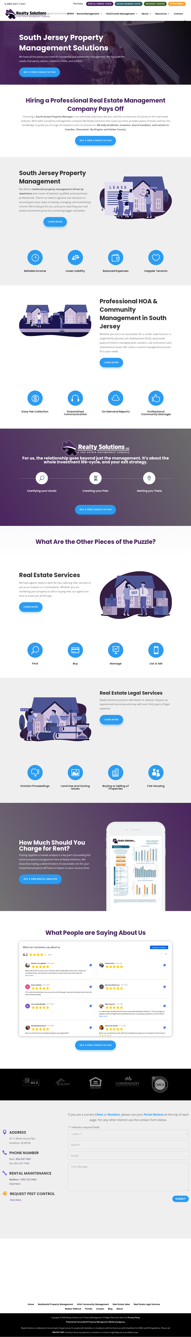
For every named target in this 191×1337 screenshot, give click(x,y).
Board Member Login (129, 4)
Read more (29, 975)
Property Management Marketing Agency (106, 1322)
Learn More (55, 221)
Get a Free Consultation (40, 72)
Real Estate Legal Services (147, 1304)
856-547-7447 (16, 4)
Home (31, 1304)
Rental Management (88, 14)
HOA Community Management (93, 1304)
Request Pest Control (32, 1193)
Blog (110, 1308)
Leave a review (159, 947)
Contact (178, 14)
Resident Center (155, 4)
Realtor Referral (73, 1308)
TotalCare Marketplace (60, 13)
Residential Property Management (55, 1304)
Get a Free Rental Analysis (40, 878)
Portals (88, 1308)
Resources (161, 14)
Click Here (14, 1183)
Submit (180, 1199)
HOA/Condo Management (120, 14)
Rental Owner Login (99, 4)
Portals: (78, 4)
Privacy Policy (134, 1317)
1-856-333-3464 (27, 1179)
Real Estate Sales (121, 1304)
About (145, 14)
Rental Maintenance (30, 1173)
